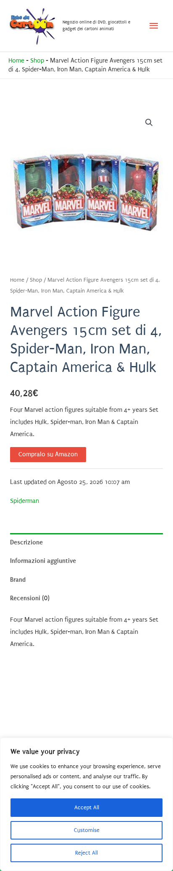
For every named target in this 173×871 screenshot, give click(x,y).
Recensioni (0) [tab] (30, 598)
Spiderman (24, 501)
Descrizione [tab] (26, 542)
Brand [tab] (18, 579)
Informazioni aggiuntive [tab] (43, 561)
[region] (86, 804)
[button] (149, 122)
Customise (87, 830)
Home (16, 60)
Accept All (86, 807)
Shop (37, 60)
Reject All (86, 853)
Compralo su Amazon (48, 454)
